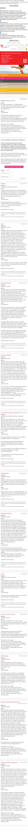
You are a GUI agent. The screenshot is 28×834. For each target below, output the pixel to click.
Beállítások (3, 8)
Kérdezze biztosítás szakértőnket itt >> (14, 166)
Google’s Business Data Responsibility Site (14, 42)
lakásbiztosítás (4, 59)
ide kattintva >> (4, 205)
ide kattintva (9, 677)
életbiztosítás (4, 62)
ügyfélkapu (13, 48)
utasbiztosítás (4, 61)
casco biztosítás (5, 56)
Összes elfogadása (14, 5)
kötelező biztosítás (5, 55)
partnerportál (22, 48)
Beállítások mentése (14, 40)
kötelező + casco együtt (6, 58)
